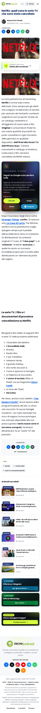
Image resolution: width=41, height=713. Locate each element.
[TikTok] (17, 670)
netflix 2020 (19, 466)
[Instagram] (17, 664)
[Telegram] (18, 31)
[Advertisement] (20, 271)
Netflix (7, 466)
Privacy (31, 708)
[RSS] (23, 670)
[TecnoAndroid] (10, 4)
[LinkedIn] (13, 31)
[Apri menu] (38, 4)
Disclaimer (11, 708)
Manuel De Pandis (14, 20)
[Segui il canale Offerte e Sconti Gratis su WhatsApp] (34, 664)
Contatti (21, 708)
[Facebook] (3, 31)
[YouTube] (23, 664)
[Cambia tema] (22, 4)
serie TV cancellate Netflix (15, 471)
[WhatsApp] (23, 31)
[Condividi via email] (27, 31)
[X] (8, 31)
